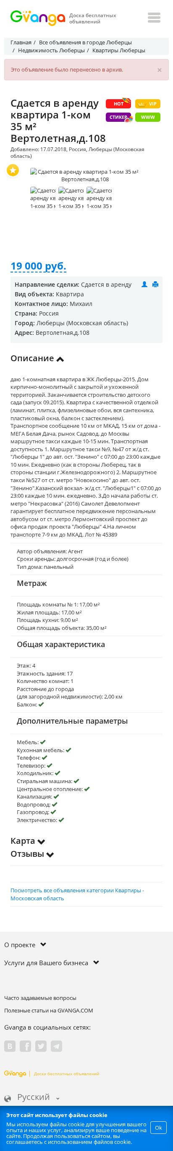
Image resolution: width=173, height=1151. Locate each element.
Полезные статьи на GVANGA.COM (48, 1010)
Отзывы (28, 853)
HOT (118, 103)
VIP (153, 103)
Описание (33, 358)
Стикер (118, 117)
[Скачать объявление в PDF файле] (155, 284)
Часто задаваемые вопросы (40, 998)
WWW (148, 117)
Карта (23, 840)
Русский (33, 1097)
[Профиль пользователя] (144, 284)
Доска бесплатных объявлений (66, 1073)
